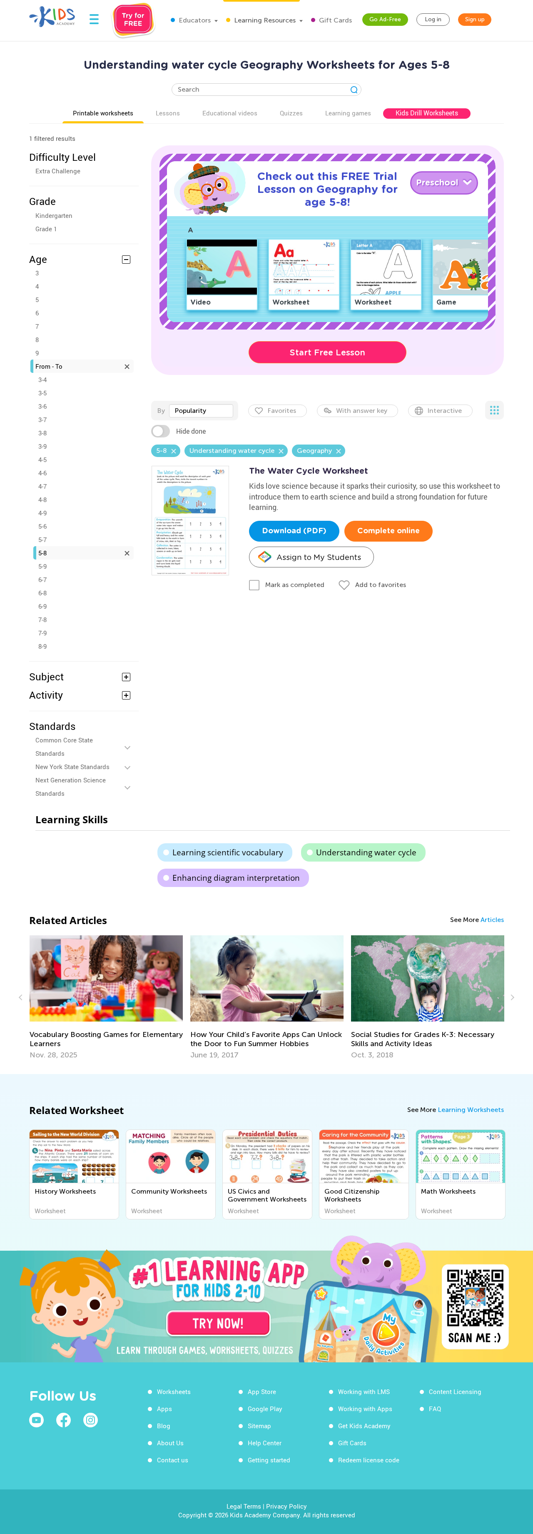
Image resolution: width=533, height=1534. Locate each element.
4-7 (42, 486)
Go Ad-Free (385, 19)
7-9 (42, 633)
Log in (433, 19)
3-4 (42, 379)
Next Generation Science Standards (70, 786)
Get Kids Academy (364, 1426)
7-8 (42, 619)
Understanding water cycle (366, 852)
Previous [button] (21, 997)
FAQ (435, 1408)
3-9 (42, 446)
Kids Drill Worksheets (427, 112)
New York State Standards (72, 766)
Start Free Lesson (327, 352)
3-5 (42, 393)
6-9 (42, 606)
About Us (170, 1443)
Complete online (388, 531)
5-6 (42, 526)
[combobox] (201, 410)
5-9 (42, 566)
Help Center (264, 1443)
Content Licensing (455, 1391)
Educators (194, 20)
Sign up (475, 19)
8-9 (42, 646)
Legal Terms (244, 1506)
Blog (163, 1426)
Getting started (269, 1460)
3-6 (42, 406)
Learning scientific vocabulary (227, 852)
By (161, 411)
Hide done (191, 431)
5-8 (42, 553)
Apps (164, 1408)
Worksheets (174, 1391)
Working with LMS (364, 1391)
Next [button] (511, 997)
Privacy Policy (286, 1506)
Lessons (168, 113)
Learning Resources (264, 20)
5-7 (42, 539)
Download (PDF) (294, 531)
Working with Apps (365, 1408)
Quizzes (291, 113)
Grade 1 (46, 229)
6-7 (42, 579)
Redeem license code (368, 1460)
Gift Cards (334, 20)
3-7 (42, 419)
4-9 (42, 513)
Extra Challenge (57, 171)
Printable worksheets (103, 113)
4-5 (42, 459)
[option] (174, 997)
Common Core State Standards (64, 746)
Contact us (172, 1460)
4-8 (42, 499)
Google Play (265, 1408)
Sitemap (259, 1426)
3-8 (42, 433)
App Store (262, 1391)
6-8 (42, 593)
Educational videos (229, 113)
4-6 (42, 473)
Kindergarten (53, 215)
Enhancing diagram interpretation (236, 877)
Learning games (348, 113)
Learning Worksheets (471, 1110)
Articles (492, 920)
